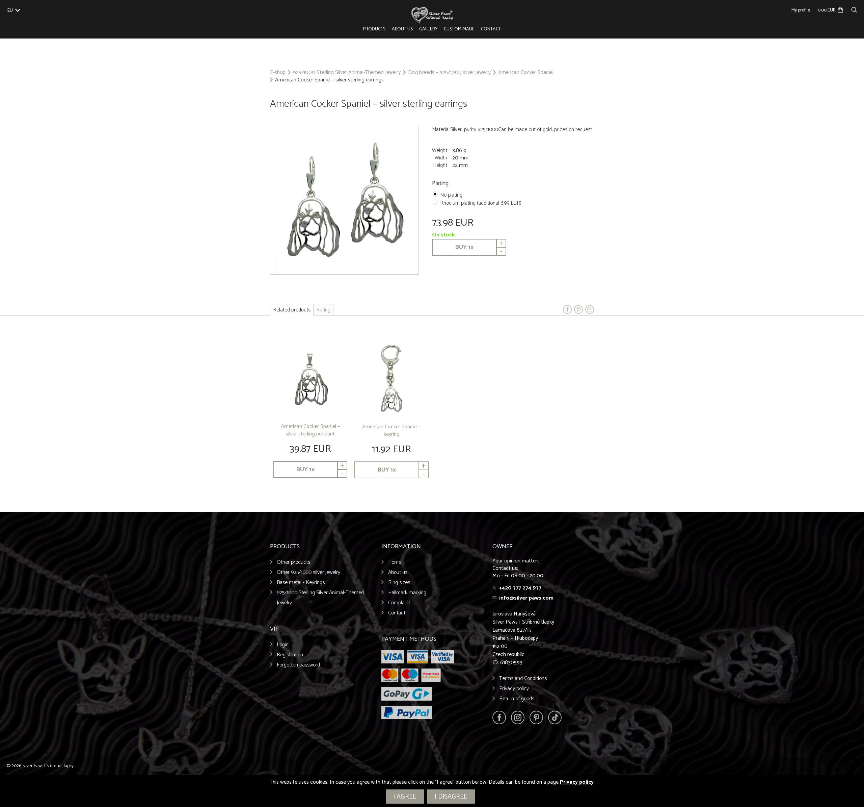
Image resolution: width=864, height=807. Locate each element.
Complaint (399, 602)
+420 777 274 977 (520, 587)
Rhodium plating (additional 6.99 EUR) (480, 203)
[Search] (854, 9)
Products (374, 29)
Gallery (428, 29)
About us (402, 29)
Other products (293, 562)
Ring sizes (399, 582)
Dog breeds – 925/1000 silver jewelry (449, 72)
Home (394, 562)
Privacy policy (514, 688)
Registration (290, 654)
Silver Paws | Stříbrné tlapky (48, 766)
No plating (451, 195)
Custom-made (459, 29)
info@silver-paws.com (526, 598)
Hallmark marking (407, 592)
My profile (800, 10)
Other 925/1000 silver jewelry (308, 572)
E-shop (278, 72)
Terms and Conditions (523, 678)
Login (283, 644)
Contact (491, 29)
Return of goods (516, 698)
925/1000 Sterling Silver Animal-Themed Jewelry (347, 72)
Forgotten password (298, 665)
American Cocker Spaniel (526, 72)
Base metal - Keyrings (301, 582)
